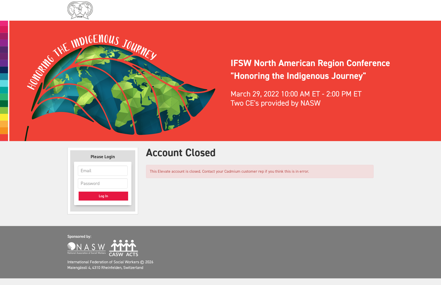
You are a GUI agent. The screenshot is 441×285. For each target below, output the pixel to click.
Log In (103, 196)
